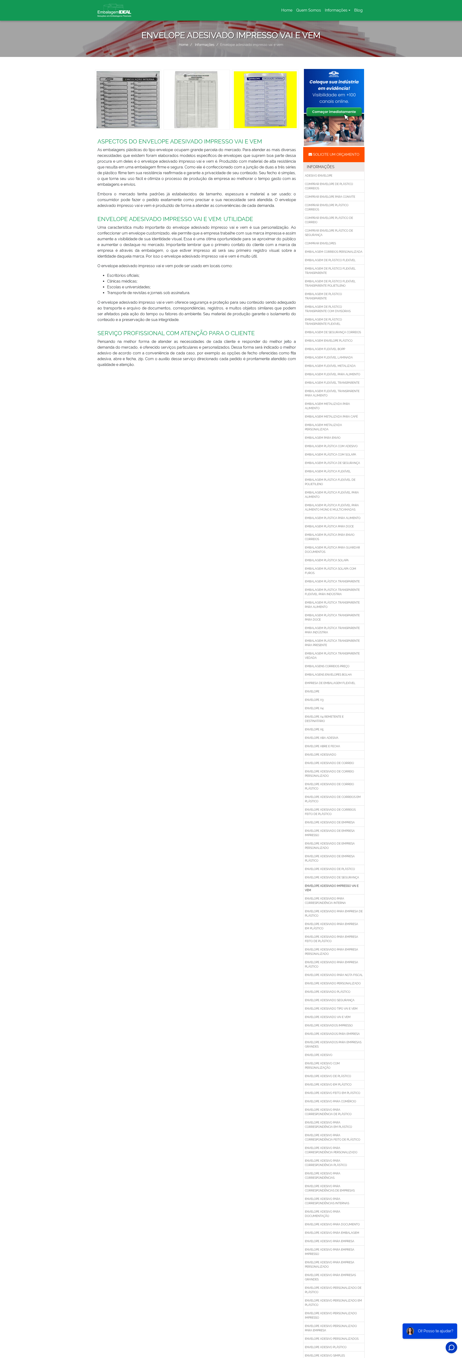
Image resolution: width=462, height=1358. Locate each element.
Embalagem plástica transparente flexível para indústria (332, 592)
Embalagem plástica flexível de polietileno (330, 482)
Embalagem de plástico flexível (330, 260)
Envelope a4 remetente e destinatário (324, 719)
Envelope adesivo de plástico (328, 1076)
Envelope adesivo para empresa (329, 1241)
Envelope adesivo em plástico (328, 1084)
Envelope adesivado (320, 754)
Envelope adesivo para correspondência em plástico (328, 1125)
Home (287, 11)
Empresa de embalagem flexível (330, 683)
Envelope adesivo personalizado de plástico (333, 1290)
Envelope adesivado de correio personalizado (329, 774)
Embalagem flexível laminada (329, 357)
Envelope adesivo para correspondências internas (327, 1201)
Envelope (312, 691)
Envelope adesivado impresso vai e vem (332, 888)
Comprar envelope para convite (330, 196)
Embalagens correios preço (327, 666)
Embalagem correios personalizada (333, 251)
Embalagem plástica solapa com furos (330, 571)
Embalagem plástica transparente (332, 581)
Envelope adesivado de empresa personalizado (330, 846)
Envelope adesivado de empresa (330, 822)
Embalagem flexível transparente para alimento (332, 393)
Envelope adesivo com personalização (322, 1065)
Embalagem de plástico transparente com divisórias (328, 309)
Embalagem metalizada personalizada (323, 427)
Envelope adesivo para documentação (322, 1214)
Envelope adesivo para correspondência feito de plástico (332, 1137)
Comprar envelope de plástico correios (329, 186)
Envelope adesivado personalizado (333, 983)
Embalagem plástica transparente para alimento (332, 605)
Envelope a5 (314, 729)
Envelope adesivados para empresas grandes (333, 1044)
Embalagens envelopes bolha (328, 674)
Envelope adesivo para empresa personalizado (329, 1264)
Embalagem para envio (322, 437)
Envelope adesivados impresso (329, 1025)
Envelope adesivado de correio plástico (329, 786)
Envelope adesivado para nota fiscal (334, 975)
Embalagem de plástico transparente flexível (323, 322)
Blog (358, 10)
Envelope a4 (314, 708)
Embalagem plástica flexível (328, 471)
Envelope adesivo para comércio (330, 1101)
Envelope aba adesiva (321, 738)
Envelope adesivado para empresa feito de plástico (331, 939)
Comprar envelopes (320, 243)
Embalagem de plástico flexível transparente (330, 271)
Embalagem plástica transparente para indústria (332, 630)
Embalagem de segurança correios (333, 332)
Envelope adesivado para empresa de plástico (334, 913)
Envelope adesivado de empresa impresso (330, 833)
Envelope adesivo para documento (332, 1224)
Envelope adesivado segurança (329, 1000)
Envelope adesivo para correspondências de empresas (330, 1188)
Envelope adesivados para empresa (332, 1034)
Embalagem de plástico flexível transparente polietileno (330, 283)
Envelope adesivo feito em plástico (332, 1093)
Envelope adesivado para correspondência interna (325, 901)
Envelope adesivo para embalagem (332, 1233)
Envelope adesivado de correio (329, 763)
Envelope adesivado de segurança (332, 877)
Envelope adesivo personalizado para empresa (331, 1328)
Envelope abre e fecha (322, 746)
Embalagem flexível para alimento (332, 374)
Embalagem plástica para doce (329, 526)
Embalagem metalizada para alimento (327, 406)
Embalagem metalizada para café (331, 416)
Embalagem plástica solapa (327, 560)
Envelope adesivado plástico (327, 992)
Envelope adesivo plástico (325, 1347)
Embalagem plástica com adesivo (331, 446)
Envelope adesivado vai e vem (328, 1017)
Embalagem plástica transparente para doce (332, 617)
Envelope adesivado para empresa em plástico (331, 926)
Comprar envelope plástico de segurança (329, 233)
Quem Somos (308, 10)
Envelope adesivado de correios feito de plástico (330, 812)
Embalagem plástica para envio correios (329, 537)
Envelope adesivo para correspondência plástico (326, 1163)
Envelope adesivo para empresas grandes (330, 1277)
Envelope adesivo (318, 1055)
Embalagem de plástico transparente (323, 296)
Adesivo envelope (318, 175)
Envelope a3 (314, 700)
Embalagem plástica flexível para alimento (332, 495)
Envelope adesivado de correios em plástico (333, 799)
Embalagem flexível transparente (332, 382)
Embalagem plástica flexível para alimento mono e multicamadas (332, 507)
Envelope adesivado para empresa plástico (331, 964)
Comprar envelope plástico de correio (329, 220)
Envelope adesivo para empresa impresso (329, 1252)
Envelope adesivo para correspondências (322, 1175)
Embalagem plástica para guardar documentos (332, 550)
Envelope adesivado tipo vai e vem (331, 1008)
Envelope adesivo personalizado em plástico (333, 1303)
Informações (336, 10)
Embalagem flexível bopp (325, 349)
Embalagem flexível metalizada (330, 366)
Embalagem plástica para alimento (332, 518)
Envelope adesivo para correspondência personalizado (331, 1150)
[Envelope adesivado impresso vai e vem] (128, 99)
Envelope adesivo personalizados (332, 1338)
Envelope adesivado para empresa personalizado (331, 952)
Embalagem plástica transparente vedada (332, 656)
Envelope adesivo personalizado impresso (331, 1315)
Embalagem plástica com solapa (330, 454)
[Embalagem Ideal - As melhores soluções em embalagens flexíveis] (114, 10)
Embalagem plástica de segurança (332, 463)
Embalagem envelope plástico (329, 340)
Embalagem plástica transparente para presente (332, 643)
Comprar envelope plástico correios (326, 207)
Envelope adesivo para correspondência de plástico (328, 1112)
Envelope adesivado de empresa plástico (330, 858)
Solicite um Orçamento (335, 154)
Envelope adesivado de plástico (330, 869)
